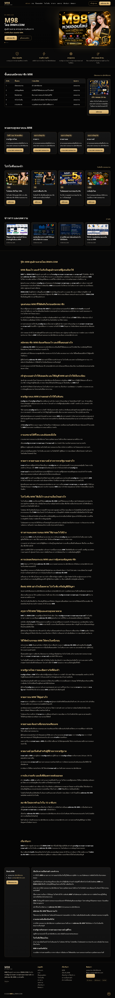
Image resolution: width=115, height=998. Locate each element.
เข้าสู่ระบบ (93, 3)
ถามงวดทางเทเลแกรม (15, 150)
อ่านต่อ (108, 219)
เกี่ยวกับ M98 (66, 973)
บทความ (59, 3)
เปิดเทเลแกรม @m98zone (102, 75)
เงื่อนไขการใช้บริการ (68, 975)
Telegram (6, 981)
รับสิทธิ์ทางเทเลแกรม (104, 167)
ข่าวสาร (53, 3)
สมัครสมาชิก (105, 3)
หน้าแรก (28, 3)
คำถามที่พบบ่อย (67, 980)
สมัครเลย (99, 112)
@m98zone (19, 875)
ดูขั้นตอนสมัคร (24, 38)
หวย (33, 3)
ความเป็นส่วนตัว (67, 978)
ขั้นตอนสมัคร (39, 3)
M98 (7, 967)
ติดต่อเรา (73, 3)
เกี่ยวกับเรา (66, 3)
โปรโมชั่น (47, 3)
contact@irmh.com (18, 878)
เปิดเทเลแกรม (12, 882)
